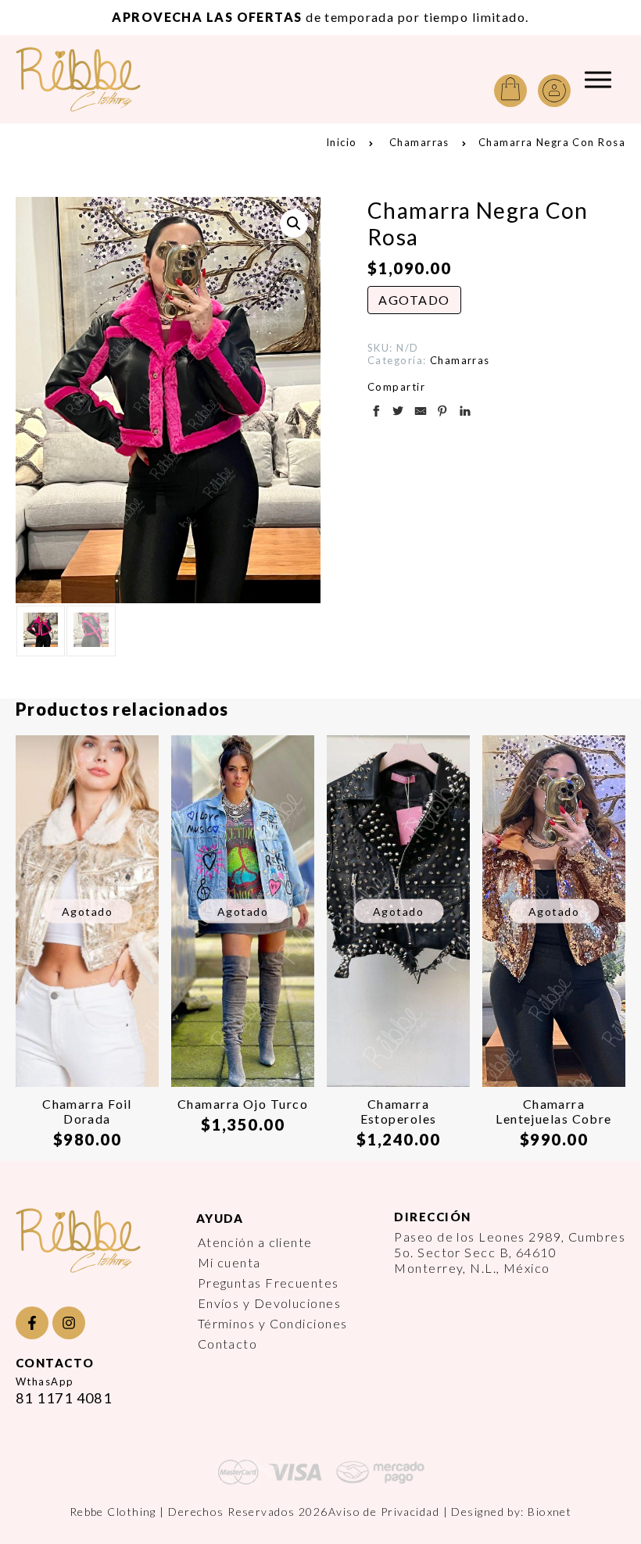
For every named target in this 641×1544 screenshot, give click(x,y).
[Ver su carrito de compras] (510, 90)
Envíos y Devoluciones (269, 1303)
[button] (294, 223)
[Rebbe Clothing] (90, 79)
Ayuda (220, 1218)
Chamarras (419, 142)
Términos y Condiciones (273, 1323)
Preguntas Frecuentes (268, 1282)
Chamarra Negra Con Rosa (551, 142)
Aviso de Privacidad (383, 1511)
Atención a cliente (255, 1242)
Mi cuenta (229, 1262)
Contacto (228, 1343)
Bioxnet (549, 1511)
